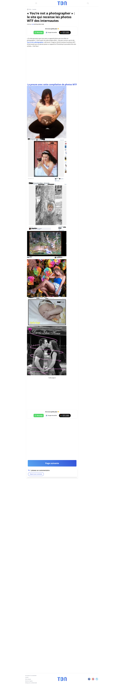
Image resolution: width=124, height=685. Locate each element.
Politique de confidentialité (31, 682)
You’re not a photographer (35, 42)
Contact (26, 677)
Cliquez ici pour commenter (36, 474)
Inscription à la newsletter (31, 675)
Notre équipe (28, 679)
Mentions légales (29, 681)
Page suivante (52, 463)
